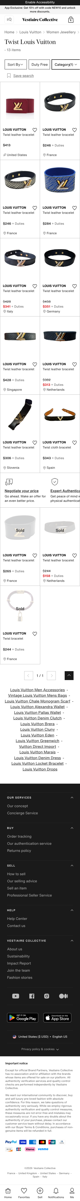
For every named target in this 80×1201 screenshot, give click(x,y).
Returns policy (19, 850)
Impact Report (19, 963)
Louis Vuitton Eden (37, 735)
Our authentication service (29, 843)
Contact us (16, 925)
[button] (71, 19)
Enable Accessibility (40, 2)
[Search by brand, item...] (9, 19)
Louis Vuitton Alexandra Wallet (37, 707)
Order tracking (19, 836)
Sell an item (17, 888)
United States (48, 1173)
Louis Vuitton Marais (38, 752)
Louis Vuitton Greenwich (37, 741)
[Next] (51, 675)
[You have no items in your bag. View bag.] (71, 19)
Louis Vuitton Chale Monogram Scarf (37, 701)
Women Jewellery (61, 32)
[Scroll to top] (69, 675)
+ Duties (58, 145)
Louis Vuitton (30, 32)
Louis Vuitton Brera (37, 724)
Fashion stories (19, 977)
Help (11, 910)
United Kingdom (27, 1173)
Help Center (17, 918)
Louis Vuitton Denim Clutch (37, 718)
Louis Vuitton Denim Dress (37, 758)
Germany (64, 1173)
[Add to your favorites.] (34, 130)
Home (9, 32)
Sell (11, 866)
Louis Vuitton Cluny (37, 729)
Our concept (17, 806)
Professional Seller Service (29, 895)
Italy (44, 1176)
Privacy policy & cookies (38, 1049)
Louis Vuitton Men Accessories (37, 690)
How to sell (16, 874)
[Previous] (28, 675)
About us (14, 949)
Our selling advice (22, 881)
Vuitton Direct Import (37, 746)
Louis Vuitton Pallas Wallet (37, 712)
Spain (36, 1176)
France (11, 1173)
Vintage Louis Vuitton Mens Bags (37, 695)
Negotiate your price (22, 490)
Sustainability (18, 956)
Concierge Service (22, 813)
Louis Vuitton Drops (40, 769)
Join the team (18, 970)
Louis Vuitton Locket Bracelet (37, 763)
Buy (10, 828)
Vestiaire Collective (26, 941)
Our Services (19, 798)
